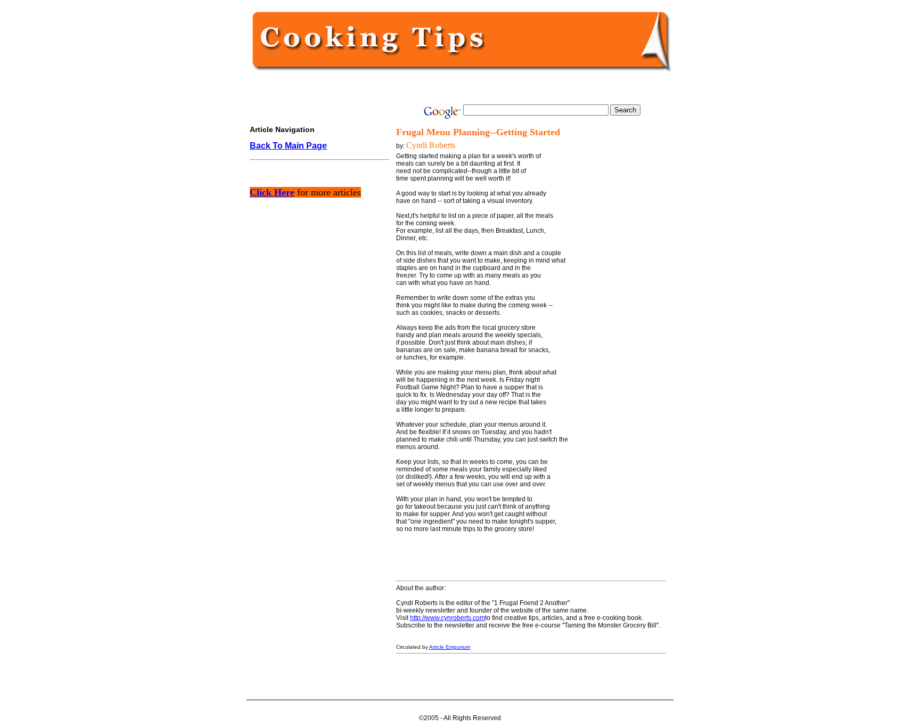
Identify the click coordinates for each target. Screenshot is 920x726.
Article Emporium (449, 647)
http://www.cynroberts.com (447, 618)
